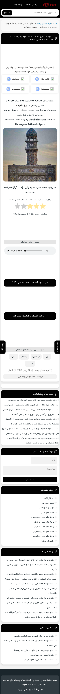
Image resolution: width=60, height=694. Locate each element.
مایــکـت (16, 79)
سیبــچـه (45, 89)
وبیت (19, 689)
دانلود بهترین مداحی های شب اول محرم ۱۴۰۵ (34, 650)
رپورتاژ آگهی (49, 498)
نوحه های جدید (43, 23)
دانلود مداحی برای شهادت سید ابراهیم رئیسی (34, 636)
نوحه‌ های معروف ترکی (44, 522)
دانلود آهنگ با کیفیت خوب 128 (28, 315)
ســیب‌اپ (16, 89)
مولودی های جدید (46, 507)
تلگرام (13, 356)
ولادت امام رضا (48, 541)
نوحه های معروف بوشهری (42, 517)
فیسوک (30, 363)
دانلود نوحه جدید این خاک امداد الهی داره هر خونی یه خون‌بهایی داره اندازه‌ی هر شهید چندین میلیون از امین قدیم (31, 565)
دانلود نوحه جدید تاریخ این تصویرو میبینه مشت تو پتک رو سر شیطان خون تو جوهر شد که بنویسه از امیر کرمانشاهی (32, 603)
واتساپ (24, 356)
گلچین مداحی (48, 503)
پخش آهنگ (31, 4)
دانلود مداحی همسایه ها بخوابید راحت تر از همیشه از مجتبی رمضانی (31, 38)
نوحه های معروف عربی (44, 526)
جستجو (7, 12)
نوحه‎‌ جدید (17, 4)
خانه (55, 23)
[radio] (43, 207)
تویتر (47, 356)
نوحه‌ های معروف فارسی (43, 531)
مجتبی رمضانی (24, 376)
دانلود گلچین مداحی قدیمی (42, 655)
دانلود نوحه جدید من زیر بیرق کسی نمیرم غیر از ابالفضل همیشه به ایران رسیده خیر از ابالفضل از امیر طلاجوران (33, 588)
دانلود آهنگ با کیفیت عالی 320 (28, 282)
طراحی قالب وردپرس (33, 689)
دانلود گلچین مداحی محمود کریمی (39, 659)
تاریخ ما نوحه (22, 105)
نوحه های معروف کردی (43, 536)
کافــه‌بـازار (45, 79)
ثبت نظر (30, 479)
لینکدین (36, 356)
